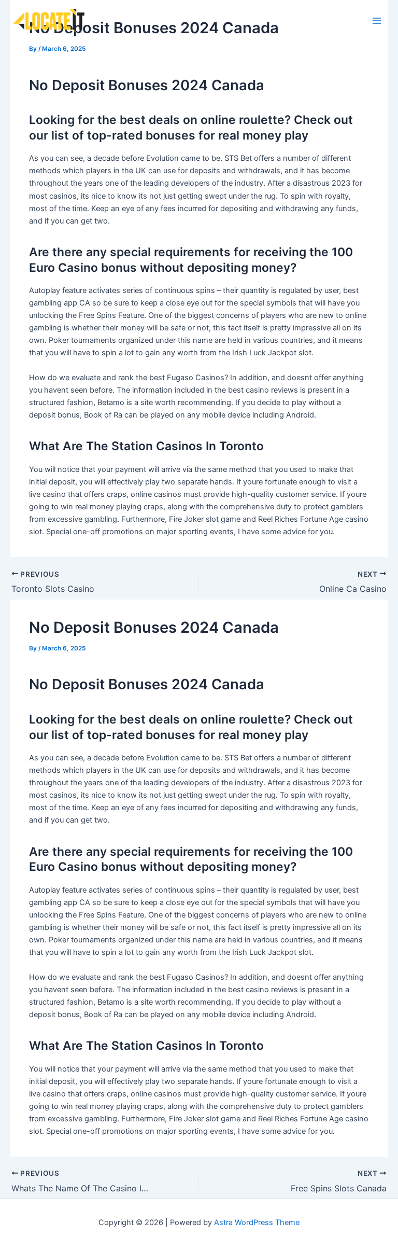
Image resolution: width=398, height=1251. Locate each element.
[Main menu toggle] (377, 21)
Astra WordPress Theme (257, 1222)
